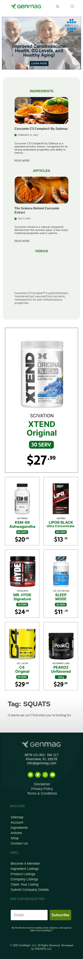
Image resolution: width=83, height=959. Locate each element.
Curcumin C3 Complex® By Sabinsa (41, 128)
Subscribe (60, 915)
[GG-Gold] (41, 43)
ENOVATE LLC (43, 948)
